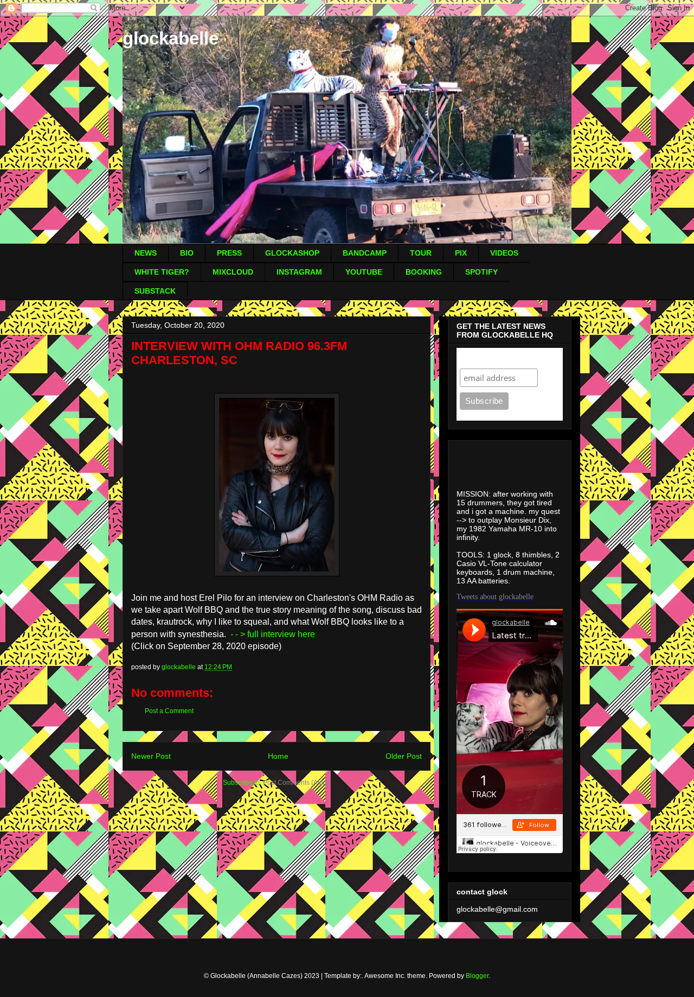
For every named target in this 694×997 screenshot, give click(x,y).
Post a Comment (169, 711)
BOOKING (424, 272)
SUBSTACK (155, 291)
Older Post (403, 756)
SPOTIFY (481, 272)
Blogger (477, 976)
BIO (187, 253)
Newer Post (151, 756)
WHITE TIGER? (161, 272)
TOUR (421, 253)
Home (278, 756)
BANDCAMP (365, 253)
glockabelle (171, 38)
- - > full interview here (272, 634)
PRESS (229, 253)
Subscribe (481, 358)
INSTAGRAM (299, 272)
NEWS (145, 253)
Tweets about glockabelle (495, 597)
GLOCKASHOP (292, 253)
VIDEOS (504, 253)
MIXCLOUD (233, 272)
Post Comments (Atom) (297, 782)
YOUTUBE (363, 272)
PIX (461, 253)
